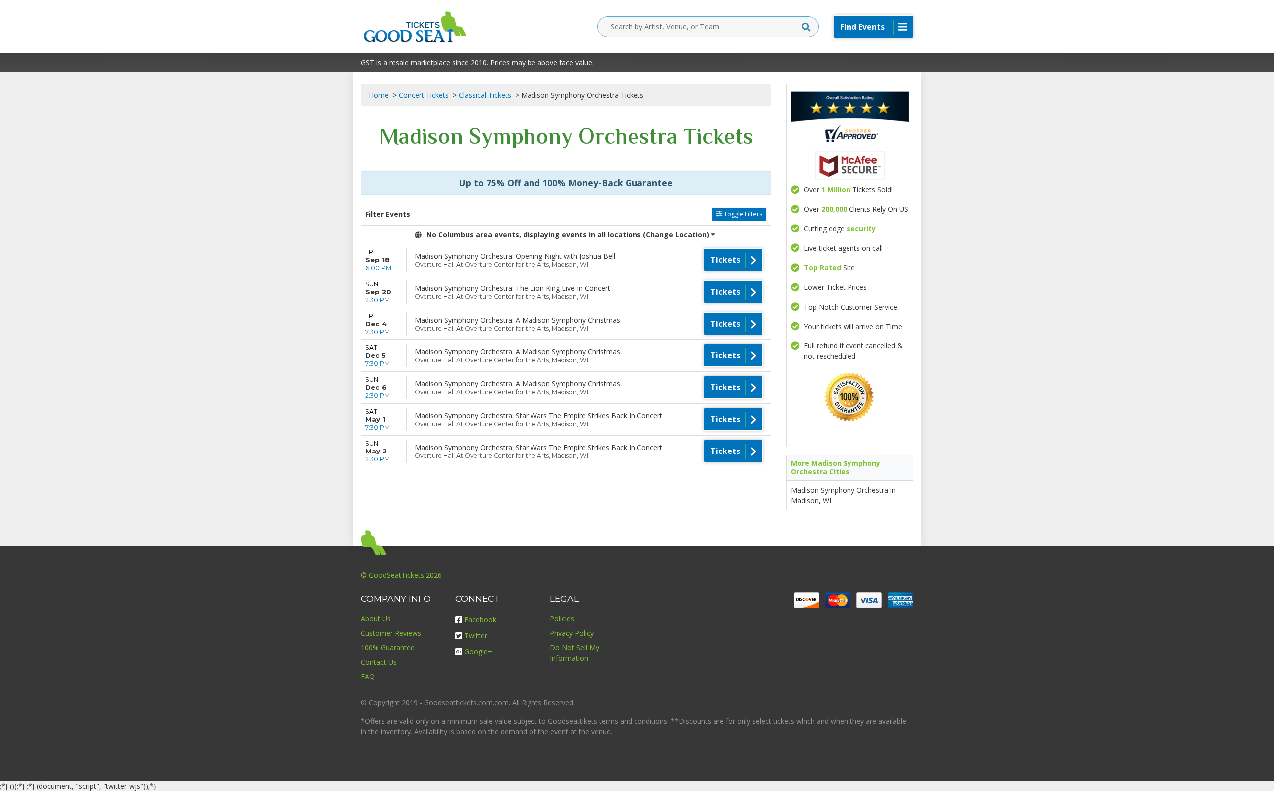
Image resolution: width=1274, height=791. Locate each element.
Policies (562, 618)
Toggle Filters (742, 214)
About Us (376, 618)
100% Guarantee (388, 647)
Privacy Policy (572, 633)
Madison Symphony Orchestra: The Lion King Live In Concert (512, 288)
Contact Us (379, 662)
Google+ (478, 651)
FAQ (368, 676)
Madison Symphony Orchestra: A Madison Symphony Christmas (517, 320)
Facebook (480, 619)
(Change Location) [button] (676, 234)
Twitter (475, 635)
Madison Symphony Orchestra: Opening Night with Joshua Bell (515, 256)
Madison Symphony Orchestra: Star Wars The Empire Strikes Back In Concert (538, 415)
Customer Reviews (391, 633)
